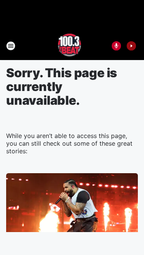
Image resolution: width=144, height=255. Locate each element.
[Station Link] (69, 46)
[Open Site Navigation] (10, 45)
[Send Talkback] (116, 45)
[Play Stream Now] (131, 45)
